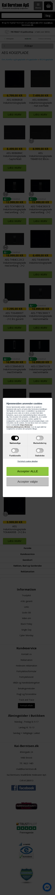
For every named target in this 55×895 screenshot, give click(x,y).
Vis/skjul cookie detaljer (27, 461)
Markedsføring (39, 443)
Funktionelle (15, 456)
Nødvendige (15, 443)
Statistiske (39, 456)
